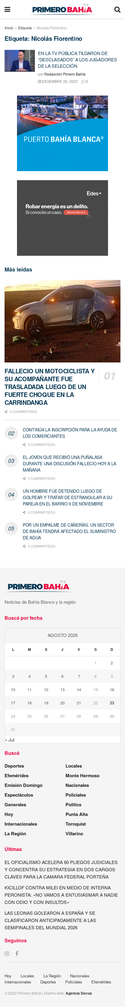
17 (13, 703)
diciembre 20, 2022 (59, 81)
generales (15, 804)
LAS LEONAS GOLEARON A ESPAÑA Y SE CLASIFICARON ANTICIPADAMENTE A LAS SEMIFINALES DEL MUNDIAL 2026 (50, 920)
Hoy (9, 814)
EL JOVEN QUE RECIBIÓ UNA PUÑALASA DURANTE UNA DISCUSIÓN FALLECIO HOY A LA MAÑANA (69, 463)
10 (13, 689)
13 (62, 689)
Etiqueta (25, 27)
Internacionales (21, 823)
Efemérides (17, 775)
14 (79, 689)
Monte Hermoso (83, 775)
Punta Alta (77, 814)
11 (29, 689)
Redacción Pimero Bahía (65, 73)
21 (79, 703)
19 (46, 703)
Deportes (14, 765)
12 (46, 689)
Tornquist (76, 823)
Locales (74, 765)
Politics (73, 804)
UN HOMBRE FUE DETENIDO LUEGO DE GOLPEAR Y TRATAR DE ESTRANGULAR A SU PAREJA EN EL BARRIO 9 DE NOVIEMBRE (67, 497)
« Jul (9, 739)
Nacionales (77, 785)
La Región (15, 833)
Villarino (74, 833)
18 (29, 703)
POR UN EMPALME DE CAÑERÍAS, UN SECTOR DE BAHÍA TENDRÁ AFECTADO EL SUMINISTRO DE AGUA (69, 531)
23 (112, 703)
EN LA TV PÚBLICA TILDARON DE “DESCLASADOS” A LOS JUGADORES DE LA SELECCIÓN (77, 59)
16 (112, 689)
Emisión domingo (23, 785)
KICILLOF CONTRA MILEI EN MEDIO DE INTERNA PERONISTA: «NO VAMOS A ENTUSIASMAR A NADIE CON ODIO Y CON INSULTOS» (61, 894)
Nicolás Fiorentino (52, 27)
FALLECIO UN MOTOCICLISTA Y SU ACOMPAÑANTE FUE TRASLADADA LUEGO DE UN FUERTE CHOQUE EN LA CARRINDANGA (50, 386)
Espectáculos (19, 794)
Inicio (9, 27)
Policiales (76, 794)
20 (62, 703)
